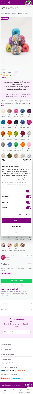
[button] (28, 3)
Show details (23, 215)
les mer (26, 296)
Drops (14, 13)
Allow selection (16, 226)
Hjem (2, 13)
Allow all (16, 220)
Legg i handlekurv (16, 280)
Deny (16, 232)
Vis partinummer (6, 273)
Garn (8, 13)
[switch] (28, 196)
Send (28, 332)
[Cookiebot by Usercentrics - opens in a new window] (23, 160)
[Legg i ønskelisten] (16, 72)
